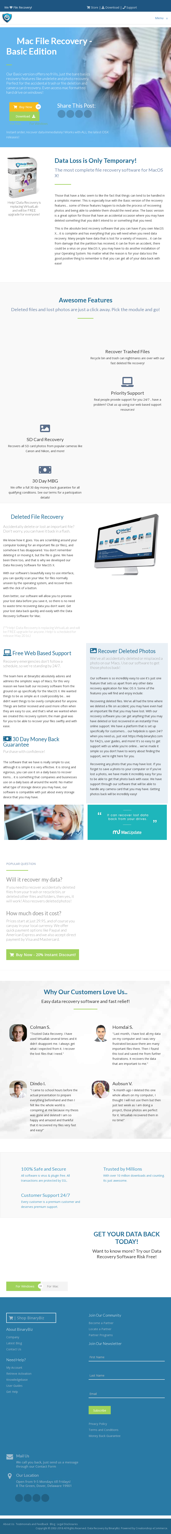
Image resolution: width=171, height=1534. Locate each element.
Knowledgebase (17, 1380)
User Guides (14, 1386)
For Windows (38, 123)
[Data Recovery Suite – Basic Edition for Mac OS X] (61, 114)
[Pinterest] (45, 1498)
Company (12, 1337)
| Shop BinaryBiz (30, 1317)
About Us (8, 1524)
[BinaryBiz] (7, 18)
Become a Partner (101, 1323)
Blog (52, 1524)
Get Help (12, 1392)
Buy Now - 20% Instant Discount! (45, 954)
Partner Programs (101, 1335)
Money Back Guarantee (105, 1436)
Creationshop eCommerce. (152, 1528)
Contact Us (13, 1349)
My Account (14, 1367)
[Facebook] (19, 1498)
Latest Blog (14, 1343)
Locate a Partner (100, 1329)
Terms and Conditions (103, 1430)
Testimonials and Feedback (32, 1524)
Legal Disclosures (67, 1524)
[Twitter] (36, 1498)
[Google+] (28, 1498)
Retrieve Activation (18, 1374)
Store (94, 7)
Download (112, 7)
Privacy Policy (98, 1424)
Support (131, 7)
